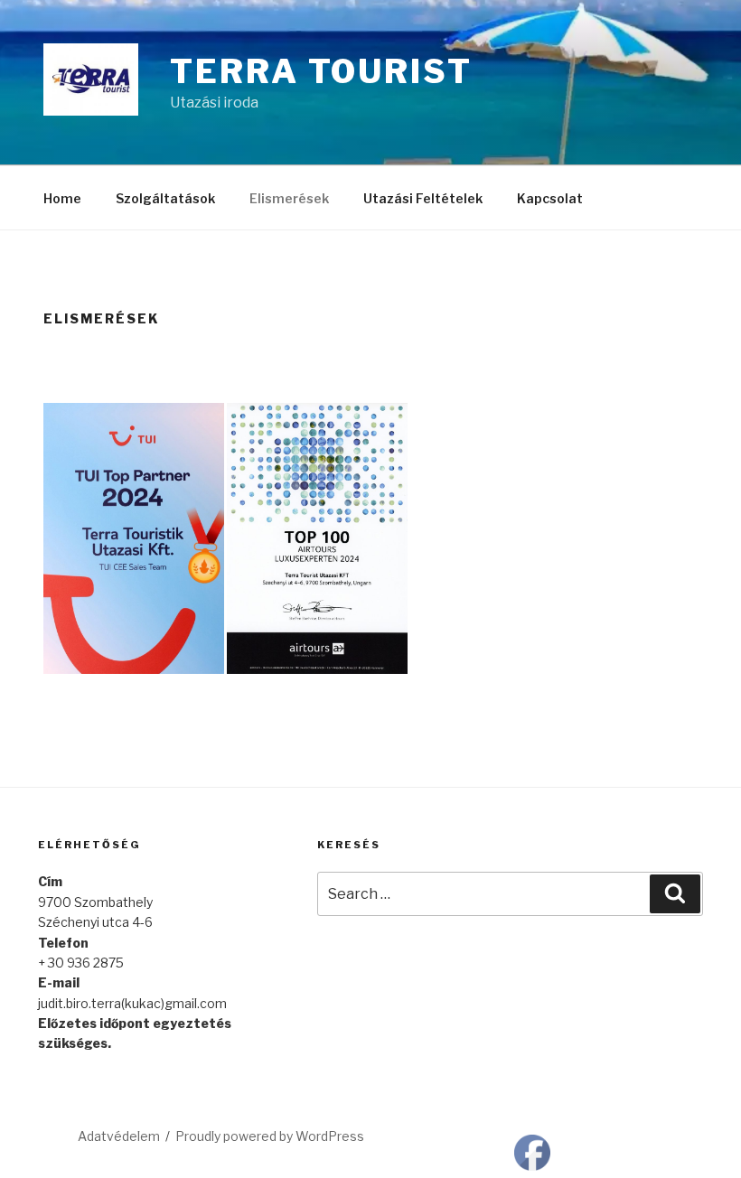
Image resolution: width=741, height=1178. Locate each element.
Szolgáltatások (165, 198)
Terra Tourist (321, 71)
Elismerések (289, 198)
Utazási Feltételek (423, 198)
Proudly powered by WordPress (269, 1136)
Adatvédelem (119, 1136)
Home (62, 198)
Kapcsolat (550, 198)
